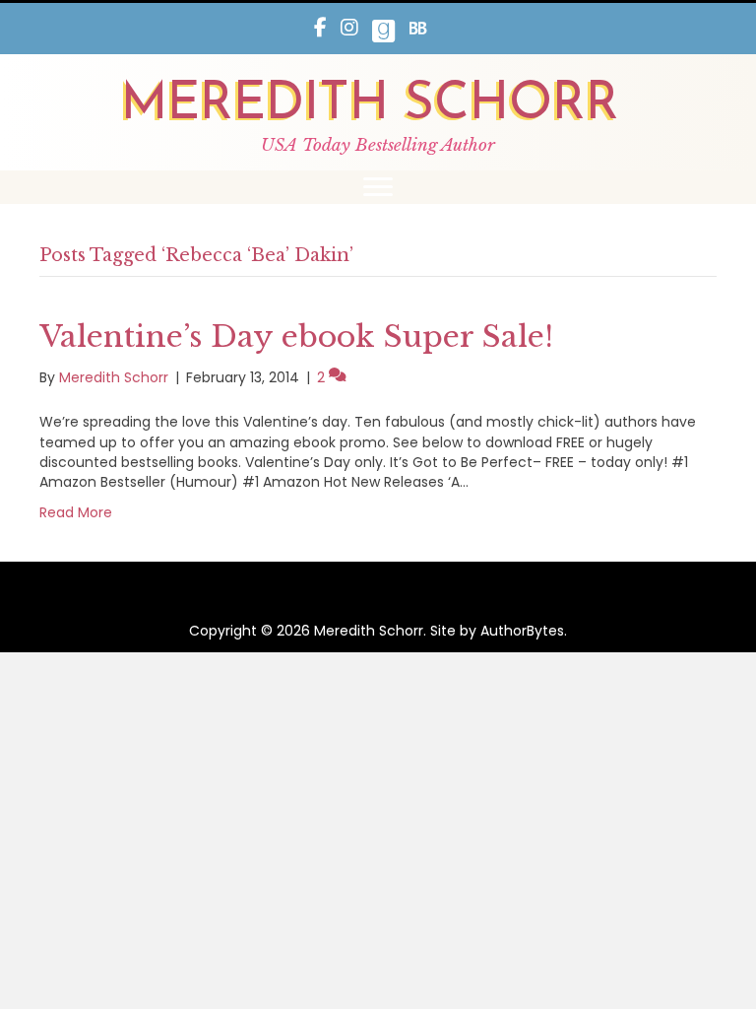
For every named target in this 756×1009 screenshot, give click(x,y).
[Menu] (378, 187)
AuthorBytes (522, 630)
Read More (75, 512)
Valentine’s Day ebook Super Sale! (296, 336)
